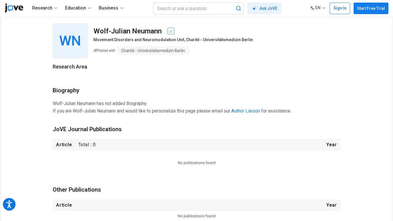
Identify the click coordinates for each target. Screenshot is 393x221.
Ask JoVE (268, 8)
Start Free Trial (371, 8)
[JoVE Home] (14, 8)
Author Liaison (245, 111)
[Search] (238, 8)
